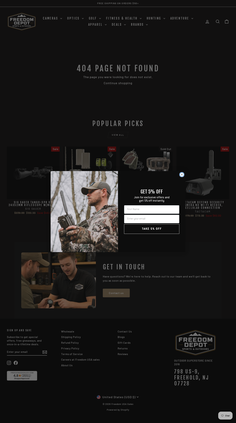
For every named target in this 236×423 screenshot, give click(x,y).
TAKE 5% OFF (152, 229)
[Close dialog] (182, 174)
